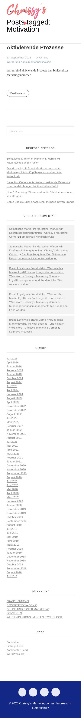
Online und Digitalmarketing (28, 609)
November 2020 (16, 469)
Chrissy (44, 57)
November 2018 (16, 560)
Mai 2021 (12, 445)
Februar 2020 (15, 501)
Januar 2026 (14, 366)
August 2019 (14, 524)
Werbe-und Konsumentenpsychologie (29, 61)
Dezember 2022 (16, 406)
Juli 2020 (12, 481)
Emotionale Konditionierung (37, 236)
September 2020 (17, 473)
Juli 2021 (12, 441)
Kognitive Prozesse (20, 331)
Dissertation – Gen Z (22, 605)
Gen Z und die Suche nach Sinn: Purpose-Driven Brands (40, 201)
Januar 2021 (14, 461)
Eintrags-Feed (15, 645)
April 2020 (13, 493)
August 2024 (14, 382)
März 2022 (13, 421)
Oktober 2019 (15, 516)
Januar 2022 (14, 429)
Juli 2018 (12, 576)
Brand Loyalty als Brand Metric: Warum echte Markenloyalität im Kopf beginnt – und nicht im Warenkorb (34, 172)
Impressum (63, 703)
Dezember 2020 (16, 465)
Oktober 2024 (15, 378)
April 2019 (13, 540)
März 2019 (13, 544)
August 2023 (14, 398)
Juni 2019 (12, 532)
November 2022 (16, 410)
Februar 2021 (15, 457)
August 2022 (14, 413)
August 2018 (14, 572)
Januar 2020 (14, 505)
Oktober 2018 (15, 564)
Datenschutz (40, 708)
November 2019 (16, 513)
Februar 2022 (15, 425)
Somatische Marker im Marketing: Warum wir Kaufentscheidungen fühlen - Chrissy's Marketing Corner (38, 232)
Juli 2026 (12, 358)
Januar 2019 (14, 552)
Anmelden (13, 642)
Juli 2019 (12, 528)
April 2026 (13, 362)
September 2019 (17, 520)
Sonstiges (14, 613)
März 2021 (13, 453)
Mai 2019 (12, 536)
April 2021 (13, 449)
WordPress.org (15, 653)
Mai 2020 (12, 489)
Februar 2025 (15, 370)
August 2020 (14, 477)
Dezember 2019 (16, 509)
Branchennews (18, 601)
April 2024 (13, 390)
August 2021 (14, 437)
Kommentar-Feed (17, 649)
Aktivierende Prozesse (35, 47)
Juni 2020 (12, 485)
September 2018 (17, 568)
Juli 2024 (12, 386)
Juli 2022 (12, 417)
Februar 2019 (15, 548)
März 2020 (13, 497)
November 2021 (16, 433)
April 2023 (13, 402)
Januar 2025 (14, 374)
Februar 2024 (15, 394)
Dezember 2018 (16, 556)
